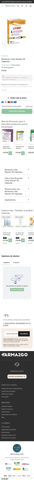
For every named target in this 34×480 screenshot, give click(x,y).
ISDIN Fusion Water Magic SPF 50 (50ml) (7, 233)
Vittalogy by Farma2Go (8, 438)
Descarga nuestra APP (8, 435)
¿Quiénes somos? (7, 406)
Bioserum (4, 56)
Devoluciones (5, 432)
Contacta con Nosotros (15, 376)
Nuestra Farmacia (7, 409)
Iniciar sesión (5, 427)
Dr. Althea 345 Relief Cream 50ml (20, 233)
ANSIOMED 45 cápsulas (20, 147)
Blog (2, 417)
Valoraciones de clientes (9, 414)
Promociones (5, 412)
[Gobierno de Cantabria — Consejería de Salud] (25, 469)
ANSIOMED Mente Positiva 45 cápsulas (7, 147)
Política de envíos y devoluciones (11, 388)
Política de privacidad (8, 391)
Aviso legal (4, 397)
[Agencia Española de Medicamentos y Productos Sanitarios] (8, 464)
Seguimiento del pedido (8, 429)
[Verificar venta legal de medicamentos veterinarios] (8, 469)
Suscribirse (24, 334)
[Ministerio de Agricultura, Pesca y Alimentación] (17, 469)
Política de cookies (7, 394)
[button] (18, 6)
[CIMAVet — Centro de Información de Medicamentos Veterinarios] (25, 464)
